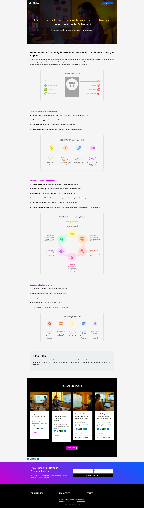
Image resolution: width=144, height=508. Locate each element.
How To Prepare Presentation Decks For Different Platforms (104, 416)
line (63, 188)
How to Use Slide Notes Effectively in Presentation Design (81, 416)
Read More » (35, 432)
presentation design (58, 59)
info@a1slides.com (81, 501)
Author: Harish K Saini (58, 30)
